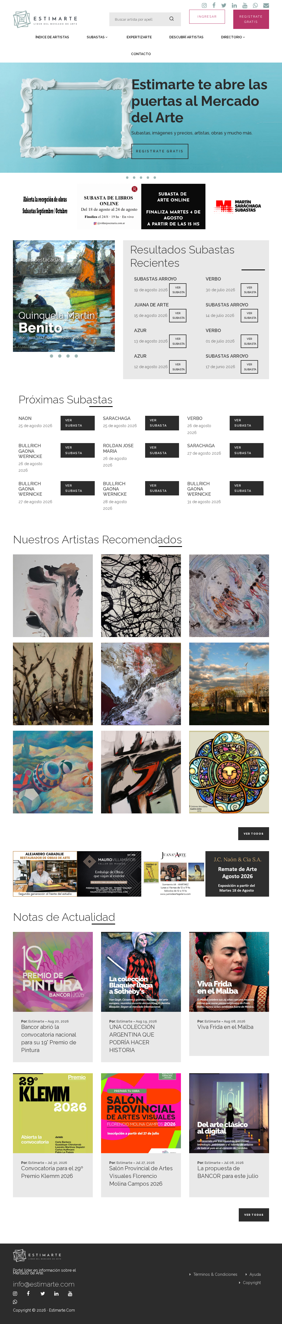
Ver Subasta (73, 423)
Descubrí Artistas (186, 37)
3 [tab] (141, 177)
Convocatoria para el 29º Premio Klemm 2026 (52, 1172)
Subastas (96, 37)
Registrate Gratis (160, 151)
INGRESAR (207, 16)
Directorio (232, 37)
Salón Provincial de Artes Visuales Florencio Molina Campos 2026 (141, 1176)
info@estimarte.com (44, 1284)
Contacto (141, 54)
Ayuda (254, 1274)
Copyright (251, 1282)
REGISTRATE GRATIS (251, 19)
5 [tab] (155, 177)
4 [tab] (148, 177)
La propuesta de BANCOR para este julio (227, 1172)
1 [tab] (127, 177)
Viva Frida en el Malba (225, 1027)
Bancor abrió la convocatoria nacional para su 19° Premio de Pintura (48, 1038)
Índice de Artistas (52, 37)
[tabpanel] (141, 118)
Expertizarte (139, 37)
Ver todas (254, 1214)
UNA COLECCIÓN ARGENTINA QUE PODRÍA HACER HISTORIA (132, 1038)
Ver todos (254, 833)
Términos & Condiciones (214, 1274)
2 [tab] (134, 177)
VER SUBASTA (178, 290)
